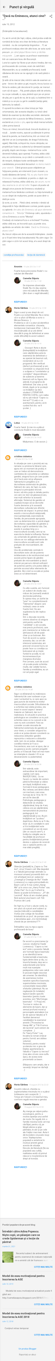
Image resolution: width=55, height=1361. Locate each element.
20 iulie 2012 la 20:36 (32, 764)
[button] (51, 16)
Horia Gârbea (21, 308)
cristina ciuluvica (23, 456)
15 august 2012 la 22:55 (34, 1107)
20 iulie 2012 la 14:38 (24, 689)
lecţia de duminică (36, 255)
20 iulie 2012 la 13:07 (32, 584)
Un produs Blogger (27, 1348)
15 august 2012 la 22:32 (38, 1085)
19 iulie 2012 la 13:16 (32, 343)
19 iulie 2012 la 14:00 (32, 437)
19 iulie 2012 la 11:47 (32, 267)
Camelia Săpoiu (31, 278)
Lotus (17, 423)
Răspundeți (20, 302)
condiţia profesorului (14, 255)
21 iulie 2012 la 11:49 (32, 937)
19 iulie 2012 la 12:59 (37, 308)
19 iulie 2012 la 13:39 (29, 423)
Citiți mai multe (43, 1267)
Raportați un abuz (27, 1354)
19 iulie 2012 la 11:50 (32, 281)
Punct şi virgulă (21, 7)
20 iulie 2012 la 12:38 (24, 459)
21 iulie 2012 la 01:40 (37, 862)
